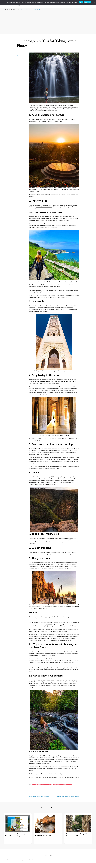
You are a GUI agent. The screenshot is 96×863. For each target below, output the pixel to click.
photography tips (57, 784)
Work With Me (88, 858)
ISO (46, 683)
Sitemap (82, 858)
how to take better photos (38, 784)
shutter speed (51, 683)
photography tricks (67, 784)
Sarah (18, 54)
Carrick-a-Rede (75, 282)
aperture (60, 683)
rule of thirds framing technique (44, 207)
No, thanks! (87, 2)
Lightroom (49, 624)
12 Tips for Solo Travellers (43, 835)
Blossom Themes (13, 860)
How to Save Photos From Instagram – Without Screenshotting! (16, 835)
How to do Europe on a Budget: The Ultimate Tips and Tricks (77, 835)
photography (49, 784)
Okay (81, 2)
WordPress (25, 860)
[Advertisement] (48, 21)
